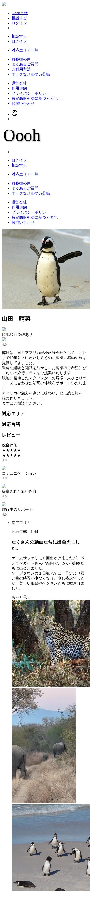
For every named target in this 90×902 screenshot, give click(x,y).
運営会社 (19, 83)
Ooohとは (20, 13)
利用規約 (19, 88)
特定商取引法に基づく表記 (35, 98)
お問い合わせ (23, 103)
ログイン (19, 23)
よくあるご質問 (25, 64)
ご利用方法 (21, 69)
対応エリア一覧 (25, 50)
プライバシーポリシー (31, 93)
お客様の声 (21, 59)
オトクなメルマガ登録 (31, 74)
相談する (19, 18)
